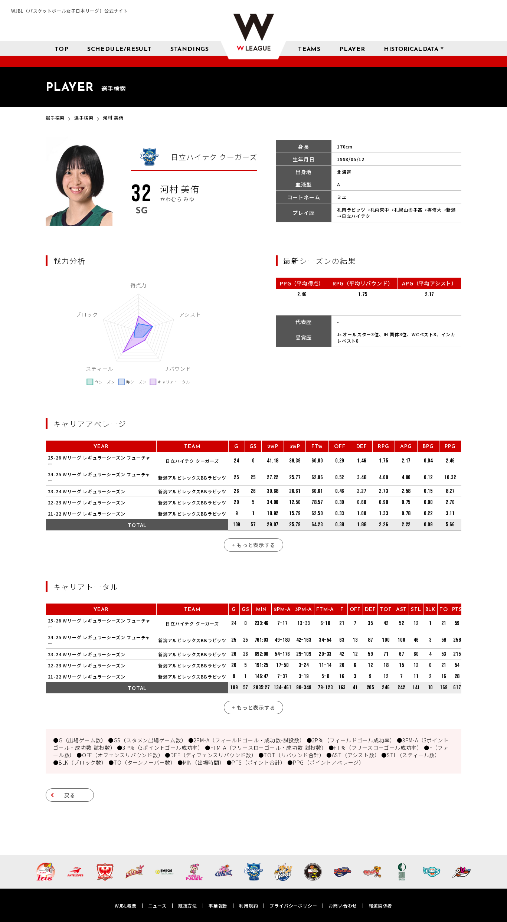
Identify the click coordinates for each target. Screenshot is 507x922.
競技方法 (187, 905)
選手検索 (55, 117)
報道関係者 (380, 905)
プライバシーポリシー (293, 905)
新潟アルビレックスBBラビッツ (192, 477)
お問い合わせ (342, 905)
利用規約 (248, 905)
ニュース (157, 905)
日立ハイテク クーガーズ (192, 461)
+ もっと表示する (253, 545)
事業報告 (218, 905)
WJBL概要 (126, 905)
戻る (69, 795)
